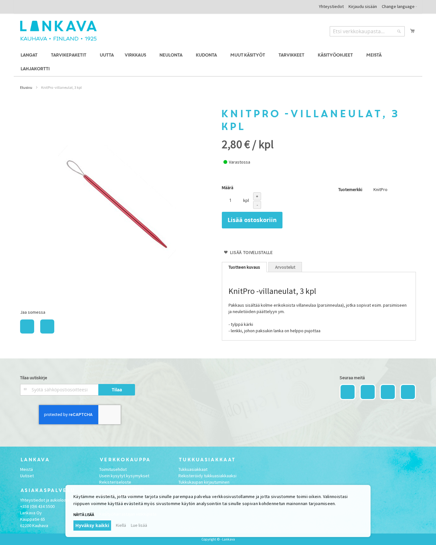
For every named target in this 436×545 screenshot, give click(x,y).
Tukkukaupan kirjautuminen (203, 482)
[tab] (244, 267)
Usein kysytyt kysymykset (124, 476)
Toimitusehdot (113, 469)
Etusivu (26, 87)
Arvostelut (285, 267)
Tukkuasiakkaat (192, 469)
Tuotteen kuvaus (244, 267)
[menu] (218, 62)
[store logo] (58, 31)
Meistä (26, 469)
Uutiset (27, 476)
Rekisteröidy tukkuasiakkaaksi (207, 476)
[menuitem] (29, 55)
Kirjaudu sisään (363, 6)
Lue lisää (139, 525)
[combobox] (367, 31)
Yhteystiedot (331, 6)
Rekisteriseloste (115, 482)
